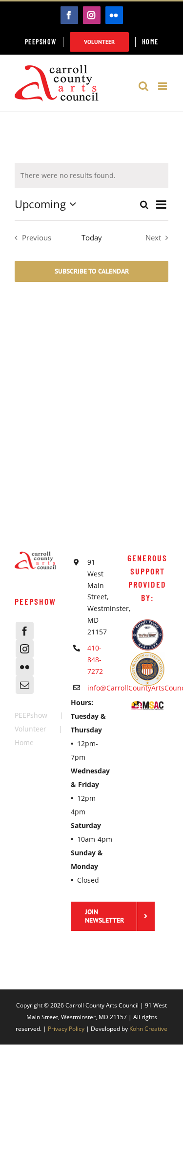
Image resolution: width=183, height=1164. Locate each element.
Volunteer (30, 728)
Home (24, 742)
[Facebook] (25, 631)
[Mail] (25, 685)
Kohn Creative (148, 1029)
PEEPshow (31, 715)
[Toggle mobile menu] (163, 86)
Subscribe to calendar (92, 271)
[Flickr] (25, 667)
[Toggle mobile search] (143, 86)
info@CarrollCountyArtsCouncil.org (99, 687)
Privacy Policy (66, 1029)
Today (91, 238)
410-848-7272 (95, 659)
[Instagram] (25, 649)
